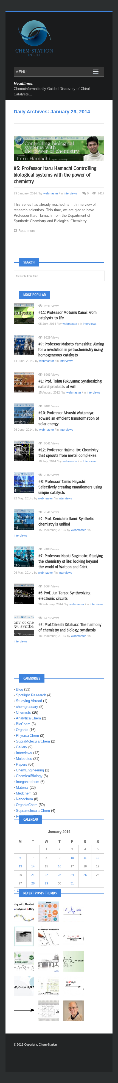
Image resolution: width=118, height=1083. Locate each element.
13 (20, 866)
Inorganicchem (27, 782)
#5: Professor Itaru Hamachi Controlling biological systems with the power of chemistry (55, 175)
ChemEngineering (30, 770)
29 (46, 883)
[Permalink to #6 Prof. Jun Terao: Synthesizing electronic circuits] (26, 594)
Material (22, 787)
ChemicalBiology (29, 776)
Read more (26, 231)
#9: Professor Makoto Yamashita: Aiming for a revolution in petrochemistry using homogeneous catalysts (71, 350)
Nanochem (24, 799)
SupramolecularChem (33, 811)
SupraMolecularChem (33, 741)
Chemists (23, 712)
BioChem (23, 724)
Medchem (24, 793)
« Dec (18, 890)
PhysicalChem (27, 735)
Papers (21, 764)
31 (72, 883)
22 (46, 874)
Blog (19, 689)
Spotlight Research (31, 695)
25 (85, 874)
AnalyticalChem (28, 718)
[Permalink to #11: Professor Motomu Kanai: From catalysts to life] (26, 313)
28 (33, 883)
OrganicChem (27, 805)
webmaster (50, 193)
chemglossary (27, 707)
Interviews (70, 193)
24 (72, 874)
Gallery (21, 747)
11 (84, 857)
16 (59, 866)
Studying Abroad (29, 701)
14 (33, 866)
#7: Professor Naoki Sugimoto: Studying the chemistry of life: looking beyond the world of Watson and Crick (70, 561)
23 (59, 874)
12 (97, 857)
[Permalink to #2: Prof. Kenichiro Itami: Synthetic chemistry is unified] (26, 519)
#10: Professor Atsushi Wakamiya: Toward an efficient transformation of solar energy (68, 418)
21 (33, 874)
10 (72, 857)
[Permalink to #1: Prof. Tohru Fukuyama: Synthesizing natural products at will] (26, 382)
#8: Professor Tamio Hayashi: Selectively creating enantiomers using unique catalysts (70, 487)
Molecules (24, 759)
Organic (22, 730)
